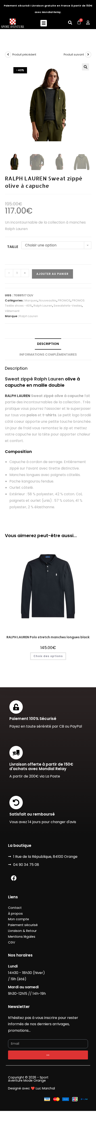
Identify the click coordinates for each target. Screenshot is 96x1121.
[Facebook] (13, 878)
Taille (12, 246)
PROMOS (64, 300)
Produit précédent (24, 54)
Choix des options (48, 656)
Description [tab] (48, 344)
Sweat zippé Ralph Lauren (34, 379)
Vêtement (12, 311)
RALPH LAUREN (17, 395)
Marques (31, 300)
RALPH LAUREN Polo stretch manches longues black (48, 637)
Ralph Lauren (42, 305)
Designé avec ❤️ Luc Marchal (31, 1088)
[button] (43, 23)
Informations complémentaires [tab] (48, 354)
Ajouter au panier (52, 274)
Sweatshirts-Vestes (68, 305)
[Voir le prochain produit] (88, 54)
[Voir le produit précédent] (8, 54)
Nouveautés (47, 300)
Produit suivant (74, 54)
